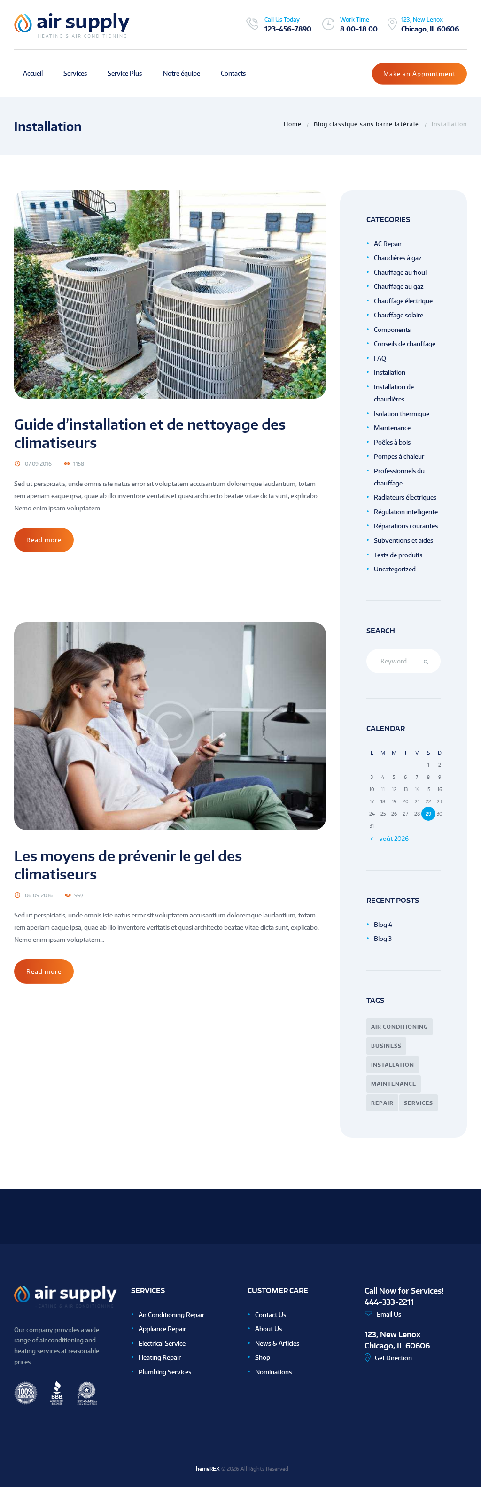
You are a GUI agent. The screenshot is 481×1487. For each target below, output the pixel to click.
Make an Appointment (419, 73)
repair (382, 1103)
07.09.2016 (38, 464)
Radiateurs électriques (405, 497)
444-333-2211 (389, 1302)
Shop (262, 1357)
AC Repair (388, 243)
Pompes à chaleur (399, 456)
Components (392, 329)
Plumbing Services (165, 1372)
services (418, 1103)
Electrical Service (162, 1343)
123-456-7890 (287, 28)
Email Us (389, 1314)
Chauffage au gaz (399, 286)
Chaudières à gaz (398, 258)
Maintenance (392, 427)
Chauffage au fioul (400, 272)
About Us (268, 1329)
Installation (389, 372)
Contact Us (270, 1314)
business (386, 1045)
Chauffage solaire (398, 315)
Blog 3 (383, 938)
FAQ (380, 358)
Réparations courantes (406, 526)
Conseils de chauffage (404, 343)
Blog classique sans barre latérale (366, 124)
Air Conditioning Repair (171, 1314)
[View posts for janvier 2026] (372, 838)
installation (392, 1065)
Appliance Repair (162, 1329)
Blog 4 (383, 924)
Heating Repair (160, 1357)
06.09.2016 (39, 895)
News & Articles (277, 1343)
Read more (44, 540)
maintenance (393, 1083)
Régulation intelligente (406, 512)
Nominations (273, 1372)
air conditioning (399, 1027)
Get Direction (393, 1358)
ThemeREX (206, 1468)
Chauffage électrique (403, 301)
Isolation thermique (401, 413)
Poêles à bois (392, 442)
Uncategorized (395, 569)
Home (293, 124)
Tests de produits (398, 555)
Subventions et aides (403, 540)
